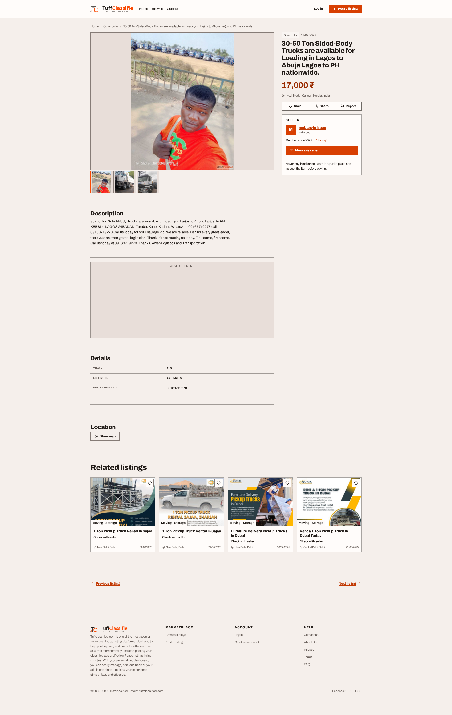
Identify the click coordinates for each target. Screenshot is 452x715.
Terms (308, 657)
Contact (172, 9)
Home (143, 9)
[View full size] (182, 101)
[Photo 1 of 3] (101, 182)
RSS (358, 691)
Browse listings (175, 635)
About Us (310, 642)
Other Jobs (290, 35)
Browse (157, 9)
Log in (318, 8)
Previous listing (108, 583)
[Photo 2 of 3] (124, 182)
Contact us (311, 635)
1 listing (321, 140)
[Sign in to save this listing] (150, 483)
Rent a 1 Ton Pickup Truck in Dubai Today (324, 533)
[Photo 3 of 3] (148, 182)
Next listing (347, 583)
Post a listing (174, 642)
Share (324, 106)
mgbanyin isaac (312, 127)
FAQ (307, 664)
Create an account (247, 642)
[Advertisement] (182, 302)
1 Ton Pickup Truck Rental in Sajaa (122, 531)
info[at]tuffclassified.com (146, 691)
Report (351, 106)
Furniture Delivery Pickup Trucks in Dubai (259, 533)
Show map (108, 436)
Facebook (339, 691)
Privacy (309, 649)
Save (297, 106)
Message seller (307, 150)
